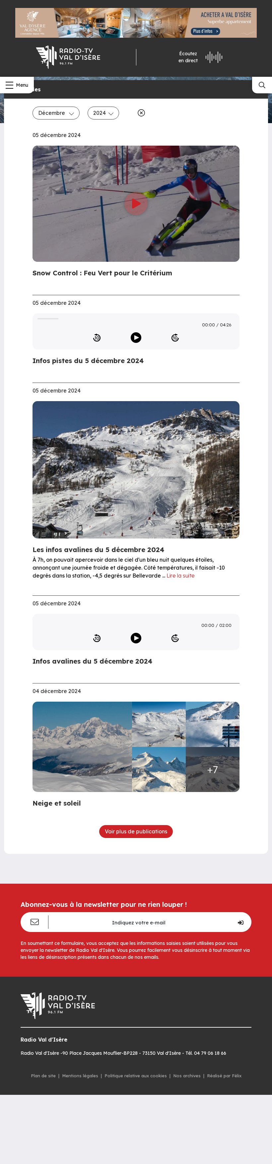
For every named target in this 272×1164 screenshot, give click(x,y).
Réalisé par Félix (224, 1075)
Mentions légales (80, 1075)
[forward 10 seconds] (175, 337)
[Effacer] (140, 112)
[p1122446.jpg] (212, 724)
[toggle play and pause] (136, 337)
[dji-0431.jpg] (159, 724)
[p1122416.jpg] (84, 747)
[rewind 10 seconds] (97, 337)
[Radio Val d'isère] (68, 57)
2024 (99, 113)
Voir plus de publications (136, 831)
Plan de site (43, 1075)
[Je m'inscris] (240, 922)
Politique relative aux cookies (135, 1075)
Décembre (52, 113)
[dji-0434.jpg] (159, 769)
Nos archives (187, 1075)
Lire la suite (181, 575)
